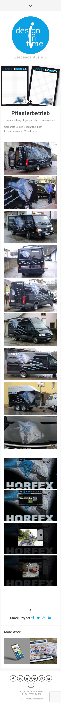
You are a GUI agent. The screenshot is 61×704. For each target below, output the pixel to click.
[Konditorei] (30, 610)
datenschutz (25, 699)
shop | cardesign (42, 120)
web (54, 120)
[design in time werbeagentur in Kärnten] (30, 35)
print (31, 120)
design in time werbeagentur (32, 691)
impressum (38, 699)
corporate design (13, 120)
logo (25, 120)
